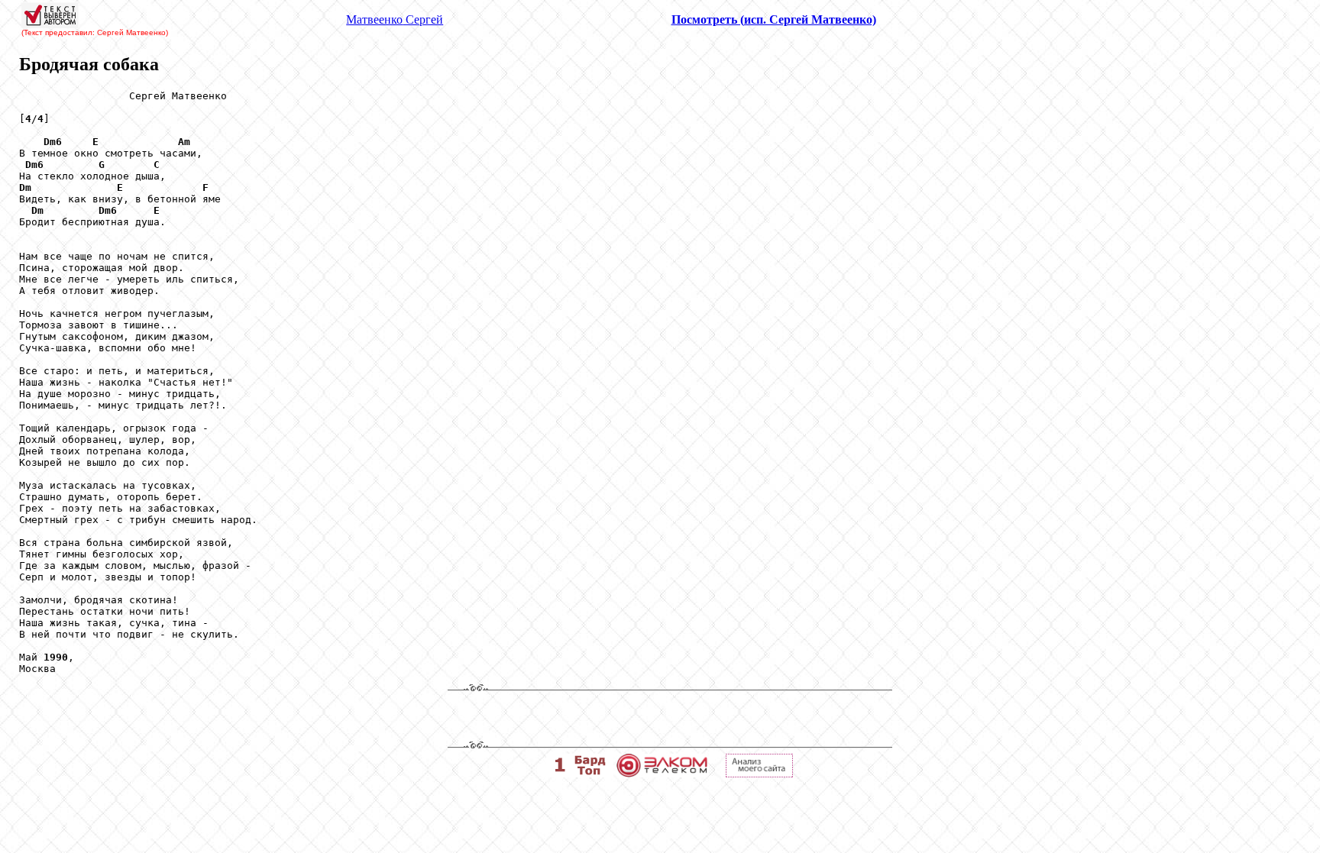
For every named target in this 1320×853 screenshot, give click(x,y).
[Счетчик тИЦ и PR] (759, 773)
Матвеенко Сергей (394, 19)
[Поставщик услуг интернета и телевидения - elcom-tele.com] (661, 773)
